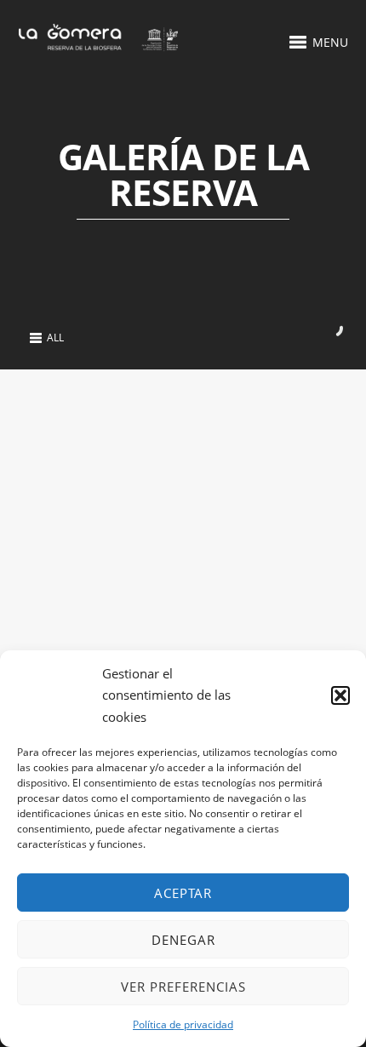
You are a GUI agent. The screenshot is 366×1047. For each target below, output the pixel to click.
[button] (340, 695)
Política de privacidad (183, 1024)
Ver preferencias (183, 986)
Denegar (183, 939)
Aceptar (183, 892)
